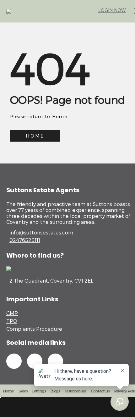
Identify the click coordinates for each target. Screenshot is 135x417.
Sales (23, 391)
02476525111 (24, 240)
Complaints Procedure (34, 329)
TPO (11, 321)
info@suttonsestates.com (41, 232)
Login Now (112, 10)
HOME (35, 135)
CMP (12, 313)
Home (8, 391)
